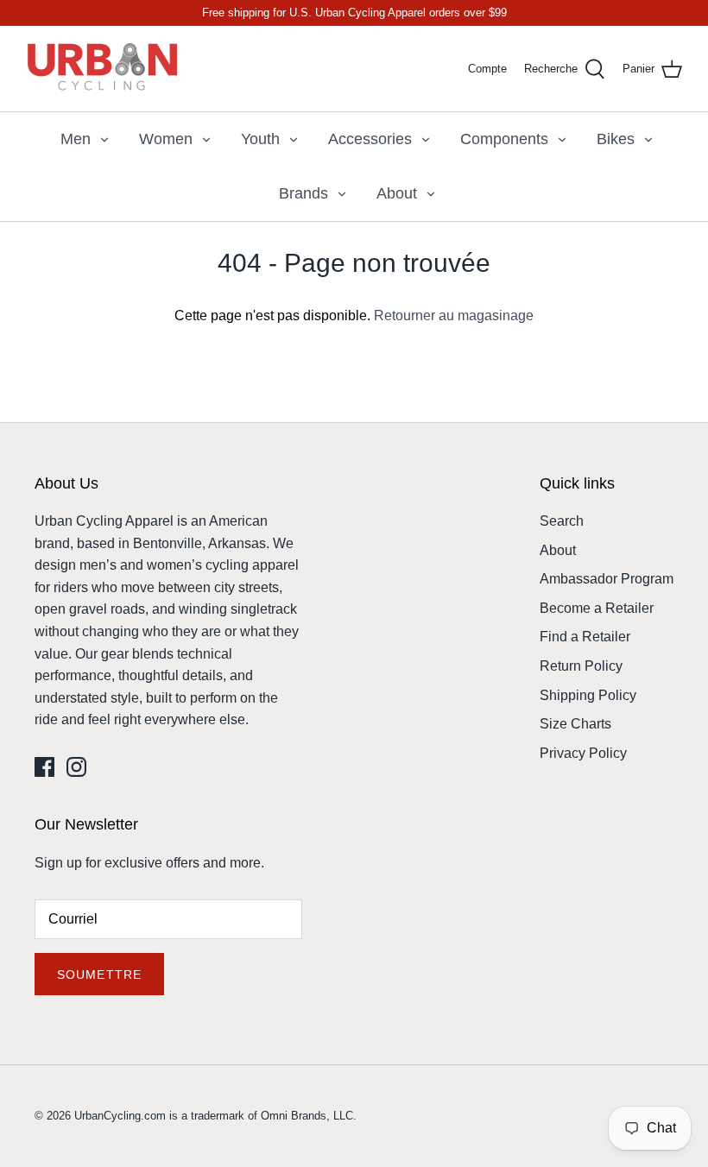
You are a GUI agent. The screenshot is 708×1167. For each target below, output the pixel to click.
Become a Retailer (597, 608)
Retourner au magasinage (454, 315)
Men (75, 139)
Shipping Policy (588, 695)
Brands (303, 193)
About (396, 193)
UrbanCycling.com (120, 1115)
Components (504, 139)
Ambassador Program (606, 578)
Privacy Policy (583, 753)
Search (562, 521)
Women (166, 139)
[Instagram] (76, 767)
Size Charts (575, 723)
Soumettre (99, 974)
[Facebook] (44, 767)
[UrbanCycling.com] (103, 68)
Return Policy (581, 666)
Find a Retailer (585, 636)
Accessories (370, 139)
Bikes (616, 139)
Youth (260, 139)
